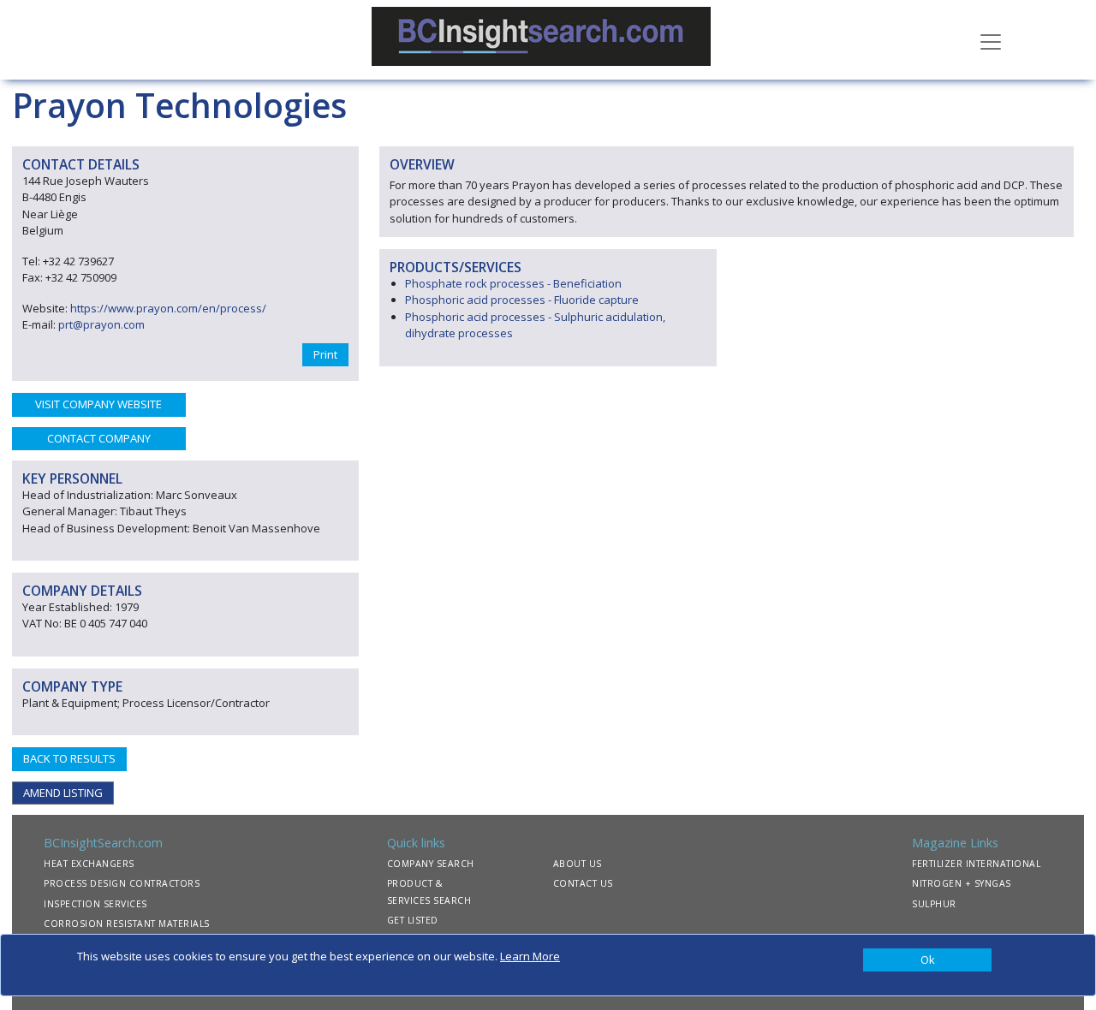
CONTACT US (583, 883)
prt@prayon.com (101, 324)
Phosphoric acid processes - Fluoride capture (522, 299)
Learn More (530, 956)
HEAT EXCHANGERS (89, 864)
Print (325, 354)
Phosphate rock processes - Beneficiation (513, 283)
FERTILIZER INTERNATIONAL (976, 864)
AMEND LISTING (63, 792)
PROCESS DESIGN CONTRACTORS (122, 883)
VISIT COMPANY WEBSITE (98, 404)
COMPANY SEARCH (430, 864)
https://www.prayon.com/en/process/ (168, 308)
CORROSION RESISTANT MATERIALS (127, 924)
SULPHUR (934, 904)
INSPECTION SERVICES (95, 904)
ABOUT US (577, 864)
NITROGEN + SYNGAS (961, 883)
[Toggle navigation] (991, 40)
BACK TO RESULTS (69, 758)
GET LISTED (412, 920)
